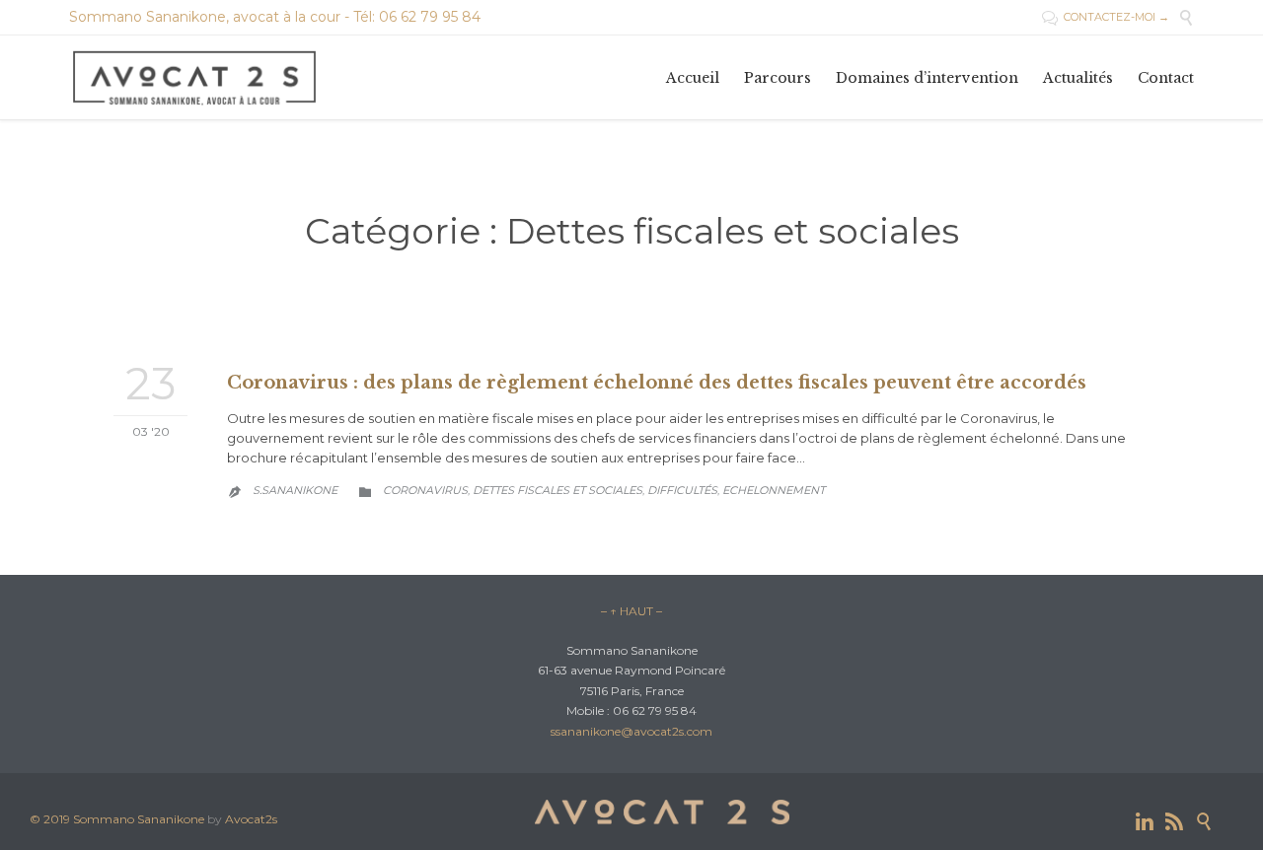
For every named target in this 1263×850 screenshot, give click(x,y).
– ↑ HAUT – (631, 610)
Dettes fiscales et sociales (557, 490)
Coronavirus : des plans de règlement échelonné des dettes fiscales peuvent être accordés (656, 382)
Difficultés (682, 490)
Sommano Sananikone (138, 819)
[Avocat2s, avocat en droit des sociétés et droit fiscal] (195, 77)
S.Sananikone (295, 490)
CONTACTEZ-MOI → (1105, 17)
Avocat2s (251, 819)
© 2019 (51, 819)
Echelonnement (773, 490)
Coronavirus (425, 490)
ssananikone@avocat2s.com (631, 731)
